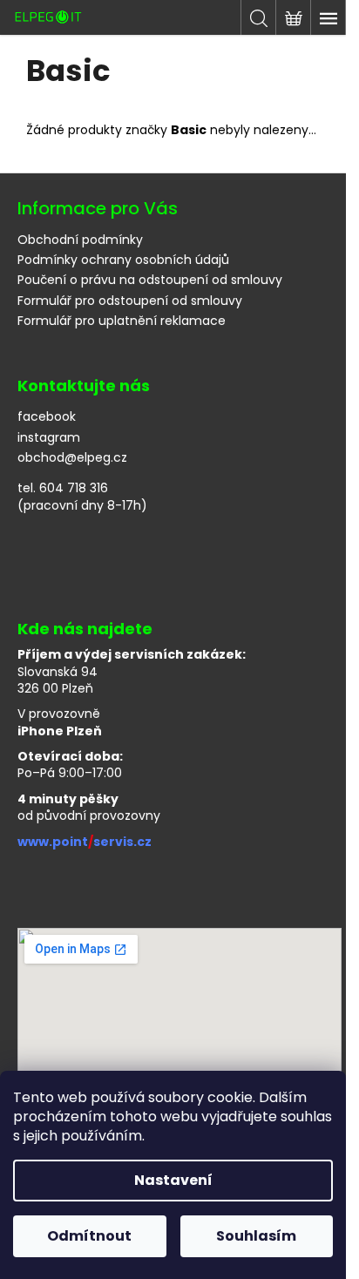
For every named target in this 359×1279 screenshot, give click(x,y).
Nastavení (173, 1180)
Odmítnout (89, 1236)
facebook (46, 417)
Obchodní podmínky (80, 239)
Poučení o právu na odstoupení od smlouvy (149, 279)
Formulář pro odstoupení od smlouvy (129, 300)
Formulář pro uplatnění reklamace (121, 320)
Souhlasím (256, 1236)
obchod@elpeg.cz (72, 458)
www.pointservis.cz (84, 842)
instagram (48, 438)
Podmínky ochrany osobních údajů (123, 259)
